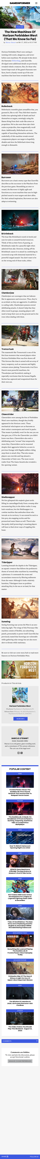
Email (19, 753)
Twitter (22, 753)
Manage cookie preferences (20, 1061)
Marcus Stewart (11, 42)
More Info (21, 719)
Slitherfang (16, 61)
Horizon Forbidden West (20, 706)
